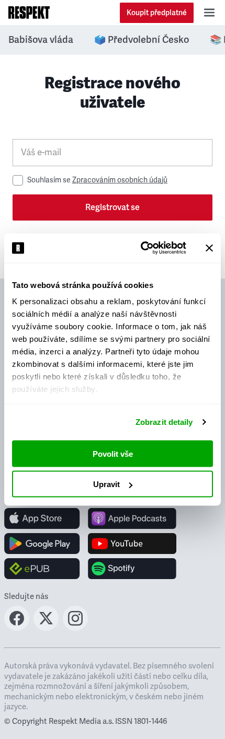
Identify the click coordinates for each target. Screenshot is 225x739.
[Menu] (209, 12)
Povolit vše (113, 453)
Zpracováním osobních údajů (119, 180)
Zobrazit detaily (164, 422)
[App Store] (42, 518)
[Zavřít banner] (209, 247)
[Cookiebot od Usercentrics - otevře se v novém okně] (141, 248)
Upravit (106, 484)
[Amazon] (42, 568)
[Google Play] (42, 543)
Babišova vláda (40, 39)
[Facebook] (16, 627)
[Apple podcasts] (132, 518)
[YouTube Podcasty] (132, 543)
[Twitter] (46, 627)
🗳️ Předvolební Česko (141, 39)
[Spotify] (132, 568)
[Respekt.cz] (29, 12)
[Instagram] (75, 627)
